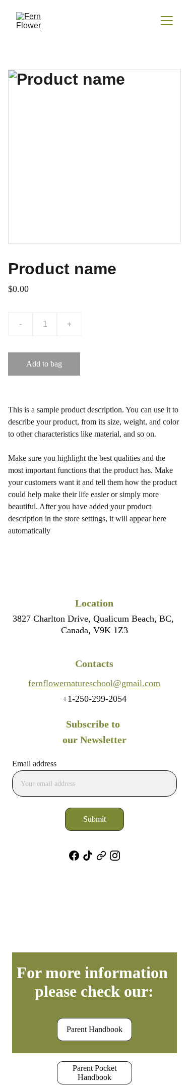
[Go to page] (101, 856)
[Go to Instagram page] (115, 856)
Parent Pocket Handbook (94, 1072)
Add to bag (44, 363)
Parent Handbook (94, 1029)
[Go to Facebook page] (74, 856)
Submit (94, 819)
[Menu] (167, 20)
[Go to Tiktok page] (88, 856)
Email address (34, 763)
